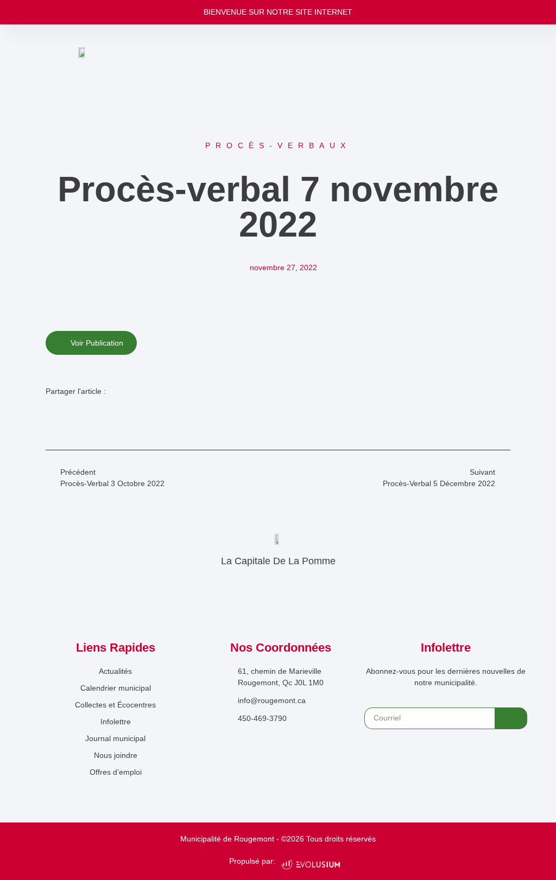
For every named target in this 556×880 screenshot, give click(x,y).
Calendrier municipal (115, 688)
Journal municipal (115, 738)
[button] (52, 414)
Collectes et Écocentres (115, 704)
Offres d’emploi (116, 772)
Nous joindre (115, 755)
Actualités (115, 671)
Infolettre (115, 721)
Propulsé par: (252, 861)
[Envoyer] (511, 718)
